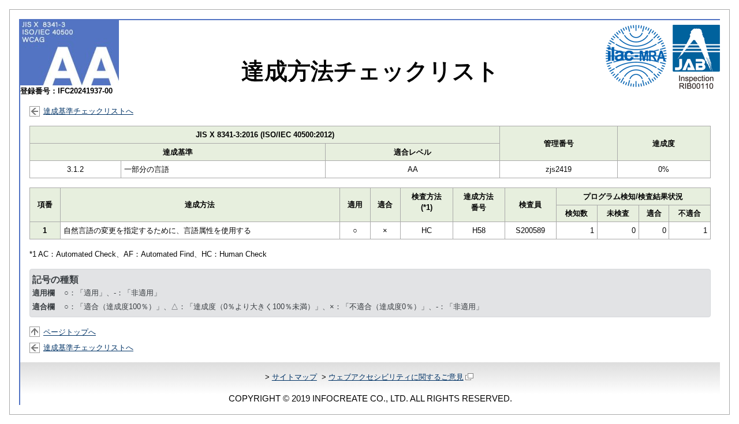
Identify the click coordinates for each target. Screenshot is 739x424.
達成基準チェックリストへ (88, 111)
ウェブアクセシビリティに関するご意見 (396, 377)
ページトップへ (69, 332)
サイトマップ (294, 377)
